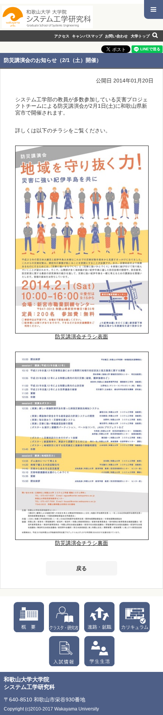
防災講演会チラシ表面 (81, 336)
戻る (81, 568)
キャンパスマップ (87, 36)
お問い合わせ (116, 36)
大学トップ (140, 36)
